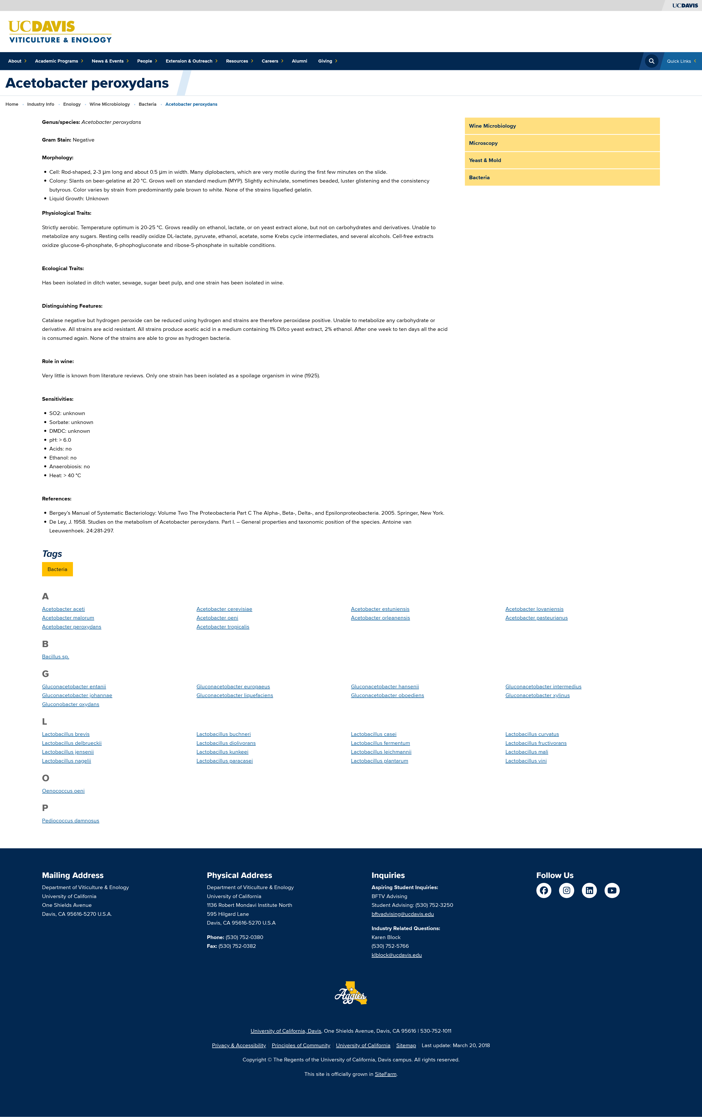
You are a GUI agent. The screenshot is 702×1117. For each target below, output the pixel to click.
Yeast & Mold (485, 160)
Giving (325, 60)
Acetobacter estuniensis (380, 609)
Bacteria (147, 104)
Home (11, 104)
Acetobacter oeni (217, 618)
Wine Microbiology (110, 104)
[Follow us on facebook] (544, 890)
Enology (72, 104)
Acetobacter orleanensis (380, 618)
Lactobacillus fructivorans (536, 743)
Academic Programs (56, 60)
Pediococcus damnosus (70, 820)
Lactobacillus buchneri (224, 734)
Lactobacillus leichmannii (381, 752)
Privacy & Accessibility (239, 1045)
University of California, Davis (286, 1031)
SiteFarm (386, 1074)
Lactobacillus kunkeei (222, 752)
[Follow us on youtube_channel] (612, 890)
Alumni (299, 60)
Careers (270, 60)
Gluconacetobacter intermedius (543, 686)
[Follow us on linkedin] (589, 890)
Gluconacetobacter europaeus (233, 686)
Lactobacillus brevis (66, 734)
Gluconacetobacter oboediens (387, 695)
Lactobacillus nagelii (66, 761)
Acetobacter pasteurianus (536, 618)
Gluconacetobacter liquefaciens (235, 695)
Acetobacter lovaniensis (534, 609)
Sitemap (406, 1045)
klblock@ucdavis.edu (397, 955)
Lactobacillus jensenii (68, 752)
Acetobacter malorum (68, 618)
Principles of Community (301, 1045)
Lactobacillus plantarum (379, 761)
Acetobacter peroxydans (71, 626)
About (14, 60)
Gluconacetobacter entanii (74, 686)
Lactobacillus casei (374, 734)
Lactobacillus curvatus (532, 734)
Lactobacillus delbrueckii (72, 743)
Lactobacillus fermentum (380, 743)
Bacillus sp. (55, 656)
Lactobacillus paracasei (225, 761)
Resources (237, 60)
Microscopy (483, 143)
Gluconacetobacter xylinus (537, 695)
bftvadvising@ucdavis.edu (403, 914)
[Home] (60, 31)
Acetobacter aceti (63, 609)
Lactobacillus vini (526, 761)
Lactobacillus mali (526, 752)
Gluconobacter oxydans (70, 704)
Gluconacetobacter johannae (77, 695)
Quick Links (679, 61)
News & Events (108, 60)
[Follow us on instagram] (566, 890)
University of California (363, 1045)
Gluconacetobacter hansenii (385, 686)
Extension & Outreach (189, 60)
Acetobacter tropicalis (223, 626)
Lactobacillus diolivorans (226, 743)
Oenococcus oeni (63, 791)
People (144, 60)
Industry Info (40, 104)
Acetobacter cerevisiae (224, 609)
